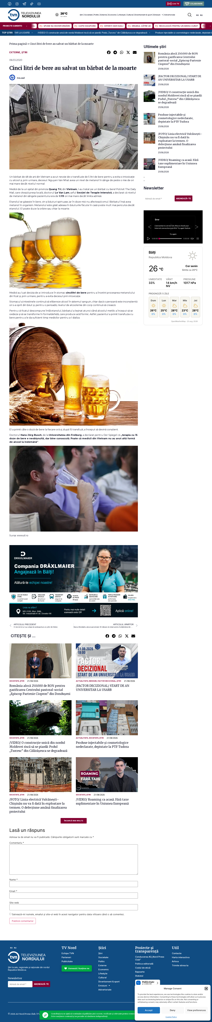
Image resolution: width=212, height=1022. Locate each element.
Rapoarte (140, 971)
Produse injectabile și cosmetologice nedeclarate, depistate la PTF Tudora (137, 32)
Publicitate (67, 961)
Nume (13, 879)
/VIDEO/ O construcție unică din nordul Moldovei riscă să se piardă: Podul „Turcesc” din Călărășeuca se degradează (38, 747)
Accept (149, 1010)
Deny (172, 1010)
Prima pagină (18, 43)
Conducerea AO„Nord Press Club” (149, 958)
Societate (88, 15)
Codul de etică (142, 967)
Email (13, 891)
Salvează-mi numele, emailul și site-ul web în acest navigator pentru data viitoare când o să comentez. (68, 914)
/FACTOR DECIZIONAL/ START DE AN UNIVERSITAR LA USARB (179, 78)
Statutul (139, 975)
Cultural (130, 15)
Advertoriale (169, 15)
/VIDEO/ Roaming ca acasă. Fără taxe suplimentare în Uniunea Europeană (178, 163)
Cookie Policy (171, 1017)
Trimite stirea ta (180, 965)
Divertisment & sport (143, 15)
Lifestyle (121, 15)
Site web (14, 902)
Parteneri (66, 957)
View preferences (196, 1010)
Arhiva (175, 961)
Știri (81, 15)
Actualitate (82, 681)
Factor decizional (107, 681)
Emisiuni (156, 15)
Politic (96, 15)
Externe (103, 15)
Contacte (176, 953)
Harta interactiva (181, 957)
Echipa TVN (68, 953)
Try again (173, 234)
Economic (112, 15)
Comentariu (16, 843)
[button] (206, 988)
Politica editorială (144, 963)
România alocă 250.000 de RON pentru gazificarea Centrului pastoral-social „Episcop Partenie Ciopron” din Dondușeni (39, 690)
